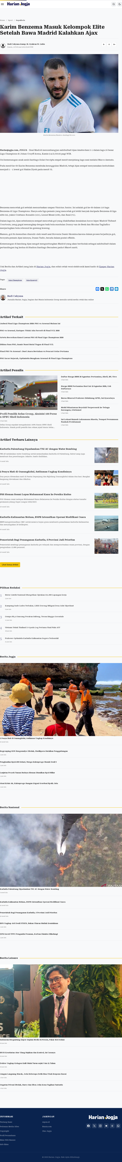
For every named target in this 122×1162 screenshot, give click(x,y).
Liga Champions (15, 280)
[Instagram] (100, 1125)
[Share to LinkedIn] (112, 289)
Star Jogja (47, 1131)
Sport (10, 20)
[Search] (113, 4)
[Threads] (112, 1125)
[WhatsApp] (118, 1125)
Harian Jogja (43, 266)
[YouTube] (106, 1125)
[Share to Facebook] (97, 289)
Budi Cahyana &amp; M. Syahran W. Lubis (26, 44)
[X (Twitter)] (94, 1125)
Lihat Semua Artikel (10, 565)
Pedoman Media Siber (9, 1127)
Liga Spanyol (31, 280)
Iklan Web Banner (7, 1140)
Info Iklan (4, 1144)
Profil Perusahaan (8, 1135)
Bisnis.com (47, 1127)
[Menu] (2, 4)
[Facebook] (88, 1125)
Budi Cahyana (15, 296)
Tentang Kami (6, 1122)
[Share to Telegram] (116, 289)
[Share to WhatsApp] (107, 289)
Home (2, 20)
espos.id (46, 1122)
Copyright (4, 1131)
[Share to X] (102, 289)
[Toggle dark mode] (119, 4)
